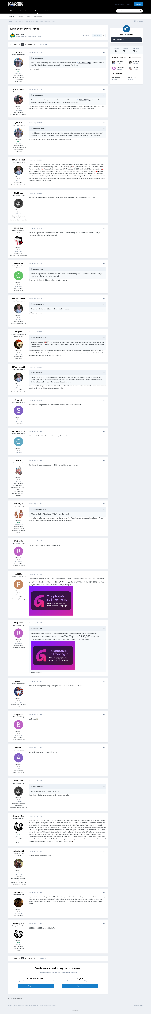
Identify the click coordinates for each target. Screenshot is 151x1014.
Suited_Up (18, 504)
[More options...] (104, 52)
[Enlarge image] (84, 62)
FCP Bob (21, 34)
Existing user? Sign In (123, 4)
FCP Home (13, 11)
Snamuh (18, 400)
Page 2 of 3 (42, 44)
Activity (46, 11)
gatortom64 (18, 851)
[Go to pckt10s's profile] (18, 584)
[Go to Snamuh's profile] (18, 410)
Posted (35, 52)
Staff (28, 16)
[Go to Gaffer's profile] (18, 470)
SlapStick (18, 228)
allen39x (18, 747)
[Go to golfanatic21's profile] (18, 902)
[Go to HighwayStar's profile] (18, 826)
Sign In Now (80, 986)
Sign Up (138, 4)
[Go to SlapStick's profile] (18, 240)
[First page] (10, 44)
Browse (37, 11)
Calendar (20, 16)
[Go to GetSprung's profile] (18, 275)
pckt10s (18, 574)
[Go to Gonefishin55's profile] (18, 441)
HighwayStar (18, 816)
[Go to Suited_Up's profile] (18, 514)
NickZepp (18, 193)
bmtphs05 (18, 541)
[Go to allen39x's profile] (18, 757)
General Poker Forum (34, 37)
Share (86, 35)
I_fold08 (18, 52)
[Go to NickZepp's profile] (18, 203)
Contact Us (75, 1011)
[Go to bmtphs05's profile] (18, 551)
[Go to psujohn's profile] (18, 344)
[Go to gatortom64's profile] (18, 863)
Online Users (38, 16)
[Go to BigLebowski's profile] (18, 99)
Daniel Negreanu (25, 11)
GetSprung (19, 263)
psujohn (18, 332)
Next (30, 44)
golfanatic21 (18, 892)
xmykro (18, 681)
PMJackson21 (18, 160)
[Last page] (34, 44)
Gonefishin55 (18, 431)
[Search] (140, 11)
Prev (15, 44)
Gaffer (18, 460)
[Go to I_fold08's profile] (18, 62)
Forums (11, 16)
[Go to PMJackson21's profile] (18, 170)
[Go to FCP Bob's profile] (12, 35)
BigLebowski (18, 89)
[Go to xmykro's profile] (18, 691)
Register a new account (35, 986)
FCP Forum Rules (118, 40)
